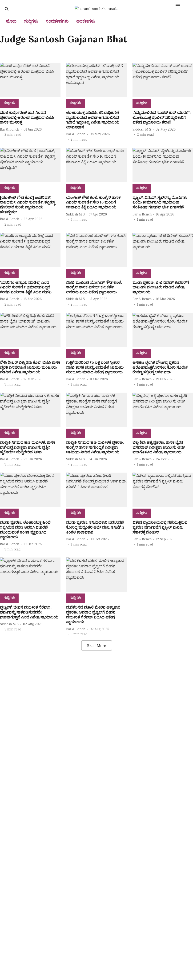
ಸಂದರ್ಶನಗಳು (57, 21)
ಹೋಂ (11, 21)
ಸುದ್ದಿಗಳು (31, 21)
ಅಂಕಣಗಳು (85, 21)
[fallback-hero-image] (30, 80)
